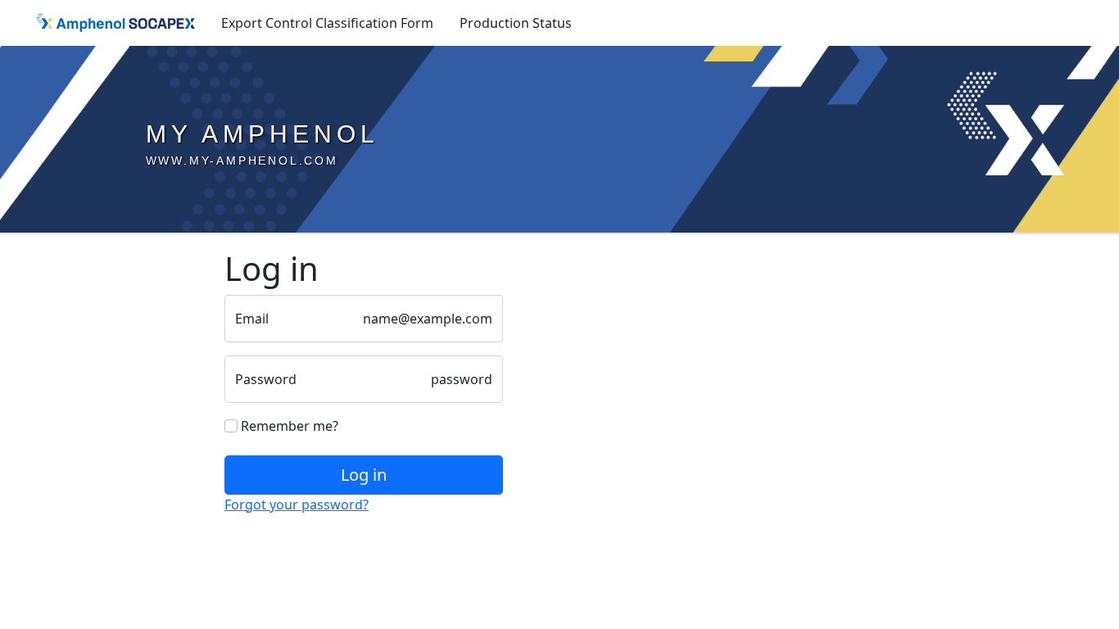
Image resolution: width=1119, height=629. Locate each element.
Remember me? (288, 426)
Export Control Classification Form (327, 23)
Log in (364, 475)
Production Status (516, 23)
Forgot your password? (296, 505)
